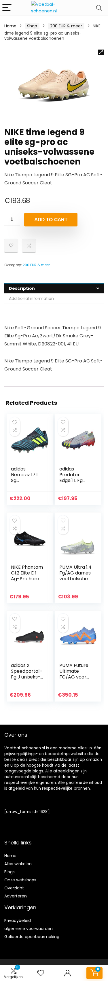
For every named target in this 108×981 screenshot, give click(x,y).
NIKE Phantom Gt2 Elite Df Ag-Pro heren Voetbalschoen (27, 578)
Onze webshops (20, 880)
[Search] (99, 8)
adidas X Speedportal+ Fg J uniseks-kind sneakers (26, 674)
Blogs (9, 872)
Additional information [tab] (31, 298)
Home (10, 26)
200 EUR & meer (66, 26)
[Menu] (7, 8)
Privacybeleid (17, 920)
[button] (101, 52)
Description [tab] (22, 288)
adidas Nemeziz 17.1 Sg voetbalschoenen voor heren (26, 483)
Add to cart (50, 219)
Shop (32, 26)
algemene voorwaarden (28, 928)
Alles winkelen (18, 864)
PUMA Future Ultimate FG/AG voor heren (73, 674)
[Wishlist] (40, 973)
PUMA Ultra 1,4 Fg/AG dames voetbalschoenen (75, 576)
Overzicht (14, 888)
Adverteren (15, 896)
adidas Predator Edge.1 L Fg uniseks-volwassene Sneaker (72, 483)
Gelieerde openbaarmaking (31, 937)
